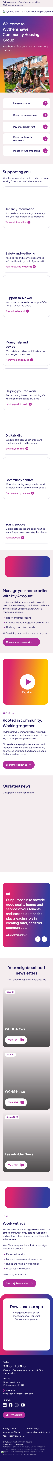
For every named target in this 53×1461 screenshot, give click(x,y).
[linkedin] (5, 1405)
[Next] (44, 939)
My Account (16, 1414)
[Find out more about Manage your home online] (45, 150)
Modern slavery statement (38, 1432)
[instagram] (16, 1405)
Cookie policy (32, 1428)
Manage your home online (19, 642)
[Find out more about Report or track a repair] (45, 115)
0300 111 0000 (14, 1366)
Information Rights (11, 1432)
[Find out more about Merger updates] (45, 103)
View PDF (13, 1039)
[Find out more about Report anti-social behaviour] (45, 138)
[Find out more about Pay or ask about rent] (45, 127)
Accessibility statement (13, 1436)
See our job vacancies (17, 1283)
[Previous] (37, 939)
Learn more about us (16, 764)
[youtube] (23, 1405)
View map (10, 1390)
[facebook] (11, 1405)
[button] (10, 1455)
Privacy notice (9, 1428)
